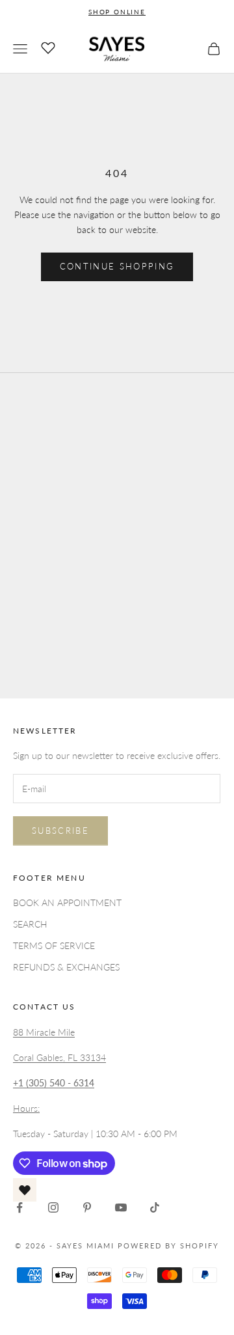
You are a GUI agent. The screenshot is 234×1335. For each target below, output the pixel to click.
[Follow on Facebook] (19, 1207)
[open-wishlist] (24, 1190)
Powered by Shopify (168, 1245)
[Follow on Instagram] (53, 1207)
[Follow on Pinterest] (87, 1207)
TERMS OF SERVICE (54, 945)
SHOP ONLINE (117, 12)
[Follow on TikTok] (154, 1207)
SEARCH (30, 923)
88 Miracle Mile (44, 1032)
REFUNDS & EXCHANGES (66, 966)
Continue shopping (117, 266)
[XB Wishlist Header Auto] (48, 47)
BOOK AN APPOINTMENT (67, 902)
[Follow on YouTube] (120, 1207)
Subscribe (60, 830)
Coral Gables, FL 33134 (59, 1057)
